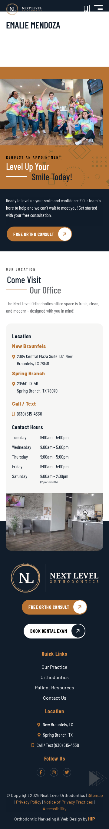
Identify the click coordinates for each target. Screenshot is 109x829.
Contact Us (54, 698)
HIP (91, 818)
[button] (98, 9)
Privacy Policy (28, 801)
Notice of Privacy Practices (68, 801)
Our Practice (54, 667)
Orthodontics (55, 677)
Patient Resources (54, 687)
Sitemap (95, 795)
